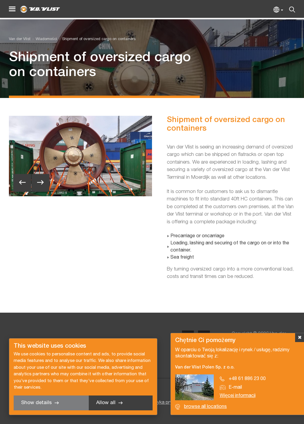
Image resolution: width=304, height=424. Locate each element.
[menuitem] (44, 39)
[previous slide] (22, 183)
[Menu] (12, 9)
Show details (36, 403)
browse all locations (205, 407)
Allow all (105, 403)
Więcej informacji (238, 396)
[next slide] (40, 183)
